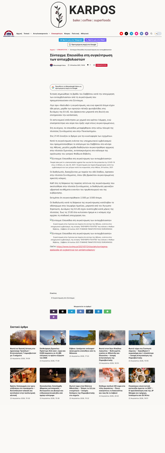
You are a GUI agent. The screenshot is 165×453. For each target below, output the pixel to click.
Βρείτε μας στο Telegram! (72, 40)
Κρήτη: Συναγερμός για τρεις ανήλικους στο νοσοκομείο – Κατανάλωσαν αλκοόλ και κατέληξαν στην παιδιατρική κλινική (22, 390)
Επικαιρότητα (57, 33)
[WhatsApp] (107, 311)
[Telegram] (131, 33)
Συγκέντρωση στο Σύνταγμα (62, 298)
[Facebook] (141, 33)
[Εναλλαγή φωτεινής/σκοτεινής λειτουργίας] (158, 33)
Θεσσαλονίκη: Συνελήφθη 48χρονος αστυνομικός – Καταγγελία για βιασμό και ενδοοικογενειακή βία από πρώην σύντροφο (51, 390)
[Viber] (146, 33)
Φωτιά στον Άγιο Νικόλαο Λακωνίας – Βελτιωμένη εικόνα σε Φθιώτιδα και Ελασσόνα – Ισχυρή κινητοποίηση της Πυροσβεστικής (110, 354)
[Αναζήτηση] (151, 33)
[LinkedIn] (98, 311)
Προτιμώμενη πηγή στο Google (84, 44)
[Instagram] (136, 33)
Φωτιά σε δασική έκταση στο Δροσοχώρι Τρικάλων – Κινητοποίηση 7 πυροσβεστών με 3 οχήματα (23, 352)
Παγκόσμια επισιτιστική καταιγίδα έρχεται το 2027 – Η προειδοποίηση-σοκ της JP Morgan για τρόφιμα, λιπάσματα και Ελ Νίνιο (141, 390)
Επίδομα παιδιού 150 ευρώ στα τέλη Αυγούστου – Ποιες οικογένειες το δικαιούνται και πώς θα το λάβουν (112, 389)
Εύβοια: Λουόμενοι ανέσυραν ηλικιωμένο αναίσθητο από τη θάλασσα (82, 350)
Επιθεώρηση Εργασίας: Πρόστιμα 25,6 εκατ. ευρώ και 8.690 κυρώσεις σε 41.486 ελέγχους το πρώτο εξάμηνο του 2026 (53, 353)
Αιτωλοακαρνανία (40, 33)
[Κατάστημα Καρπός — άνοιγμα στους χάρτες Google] (82, 14)
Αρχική (19, 33)
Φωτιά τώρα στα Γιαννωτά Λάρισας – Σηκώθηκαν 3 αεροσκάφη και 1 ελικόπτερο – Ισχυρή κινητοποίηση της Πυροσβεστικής (141, 353)
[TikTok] (126, 33)
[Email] (53, 311)
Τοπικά (26, 33)
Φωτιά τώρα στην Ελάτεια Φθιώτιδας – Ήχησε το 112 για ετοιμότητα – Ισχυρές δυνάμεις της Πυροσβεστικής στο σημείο (82, 390)
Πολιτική (75, 33)
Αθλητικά (84, 33)
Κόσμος (67, 33)
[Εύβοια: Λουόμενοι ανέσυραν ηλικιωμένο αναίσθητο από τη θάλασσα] (82, 337)
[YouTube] (121, 33)
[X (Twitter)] (62, 311)
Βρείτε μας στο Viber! (96, 40)
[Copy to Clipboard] (89, 311)
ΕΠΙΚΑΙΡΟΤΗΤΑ (102, 65)
